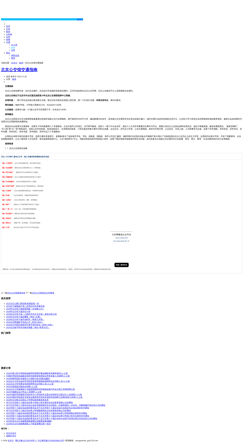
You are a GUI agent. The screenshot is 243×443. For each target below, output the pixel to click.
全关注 (80, 19)
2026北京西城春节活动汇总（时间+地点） (25, 322)
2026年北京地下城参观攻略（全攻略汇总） (25, 309)
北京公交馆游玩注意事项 (43, 293)
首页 (8, 26)
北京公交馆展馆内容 (16, 293)
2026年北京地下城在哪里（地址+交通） (24, 317)
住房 (8, 37)
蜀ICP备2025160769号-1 (25, 440)
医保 (8, 32)
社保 (8, 29)
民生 (8, 53)
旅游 (13, 47)
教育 (13, 58)
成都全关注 (11, 436)
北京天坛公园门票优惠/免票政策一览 (22, 303)
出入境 (14, 45)
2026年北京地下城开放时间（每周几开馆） (25, 319)
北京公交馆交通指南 (19, 69)
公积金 (9, 34)
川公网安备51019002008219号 (51, 440)
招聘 (8, 39)
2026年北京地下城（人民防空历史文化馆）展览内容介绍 (31, 314)
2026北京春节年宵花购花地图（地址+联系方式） (28, 327)
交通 (8, 42)
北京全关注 (11, 433)
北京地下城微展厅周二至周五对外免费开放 (25, 306)
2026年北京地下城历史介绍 (18, 311)
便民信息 (15, 55)
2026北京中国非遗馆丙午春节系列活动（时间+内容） (30, 325)
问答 (13, 50)
